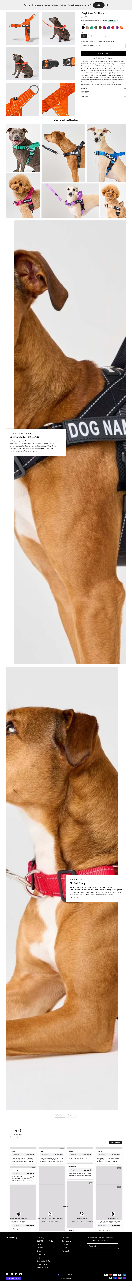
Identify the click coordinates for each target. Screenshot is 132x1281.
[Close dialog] (98, 622)
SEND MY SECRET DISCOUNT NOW (83, 654)
